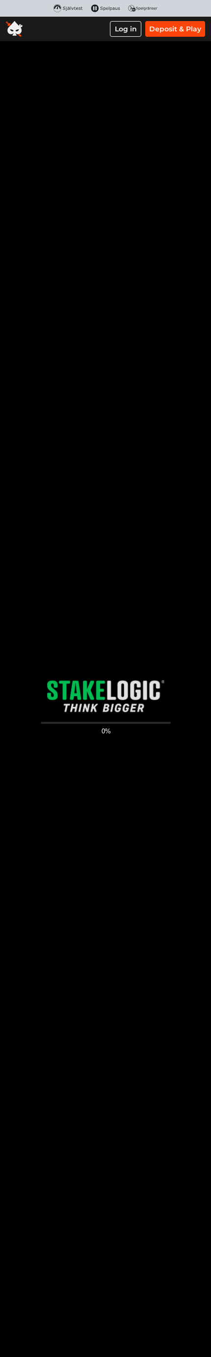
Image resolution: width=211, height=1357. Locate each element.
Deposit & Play (175, 29)
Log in (126, 29)
